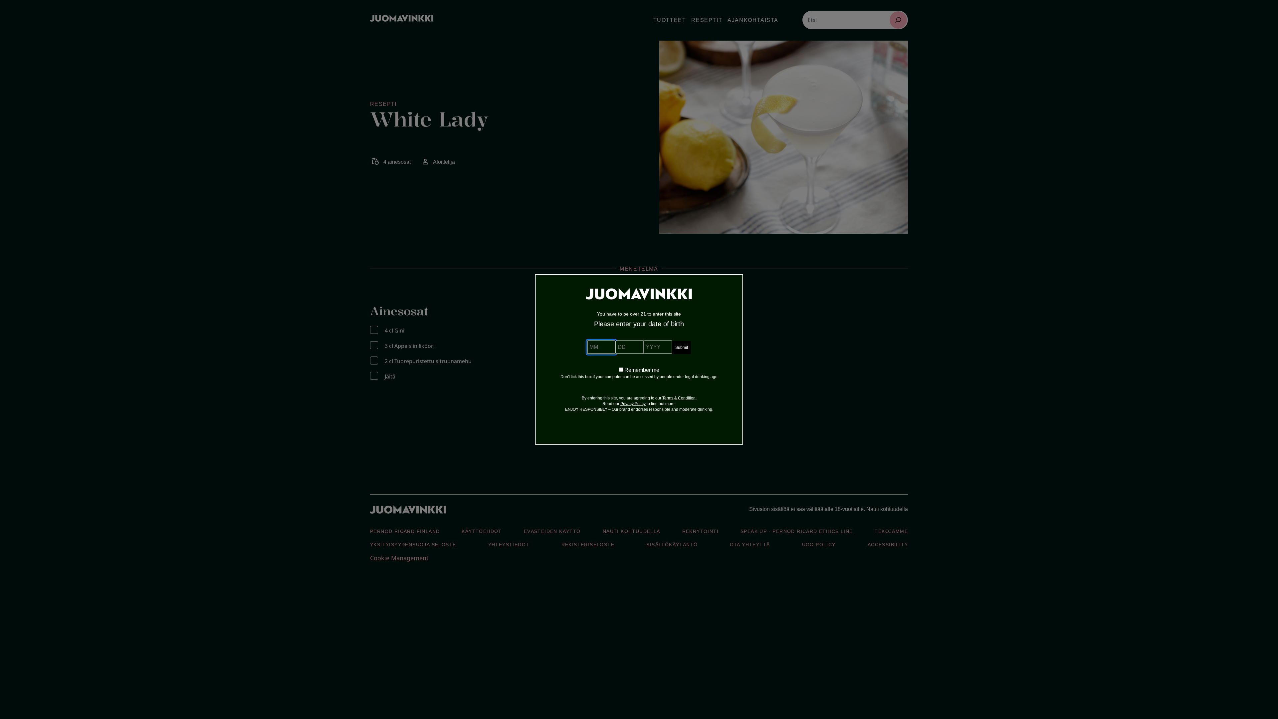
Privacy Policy (633, 403)
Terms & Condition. (679, 398)
